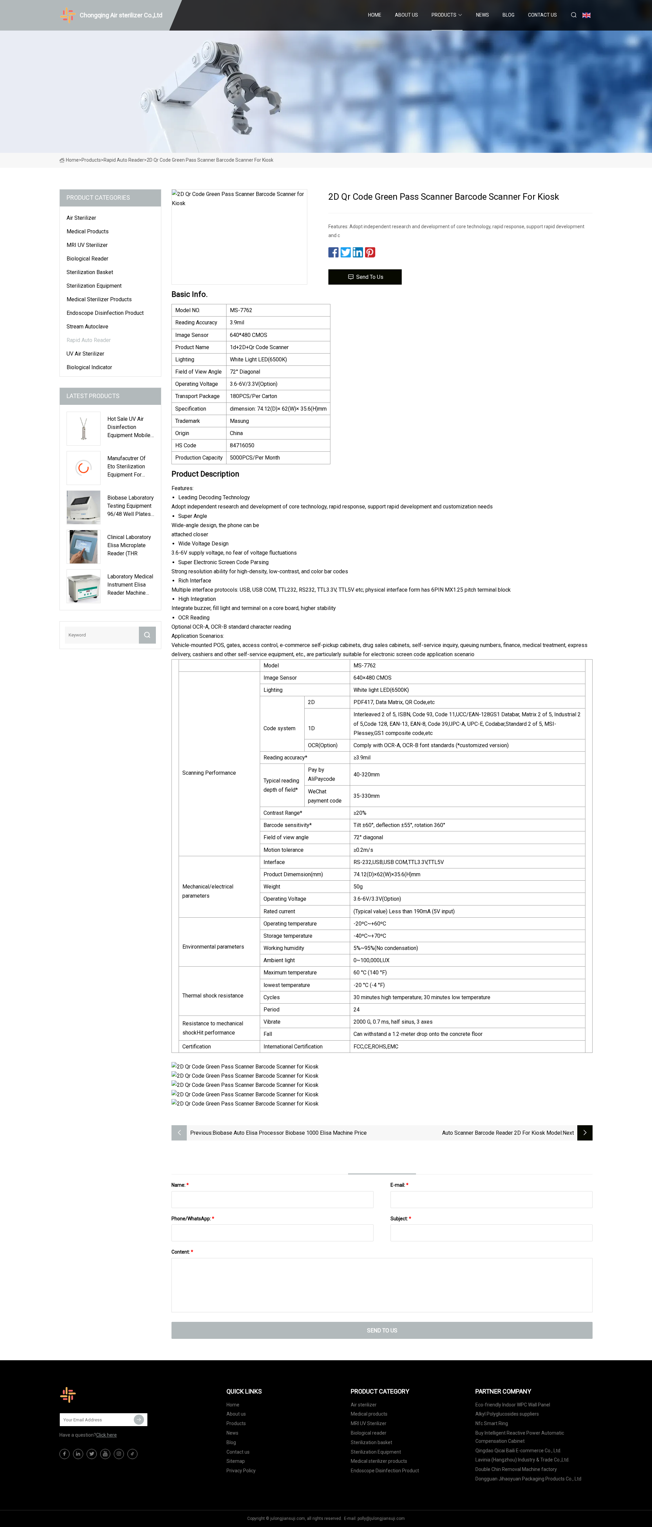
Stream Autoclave (87, 326)
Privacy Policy (241, 1470)
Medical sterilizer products (99, 299)
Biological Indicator (89, 367)
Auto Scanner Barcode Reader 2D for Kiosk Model (502, 1133)
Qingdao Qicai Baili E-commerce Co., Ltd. (518, 1450)
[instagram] (119, 1454)
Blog (508, 15)
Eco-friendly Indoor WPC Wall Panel (512, 1404)
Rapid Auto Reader (124, 160)
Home (374, 15)
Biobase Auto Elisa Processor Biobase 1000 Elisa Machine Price (290, 1133)
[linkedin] (78, 1454)
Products (444, 15)
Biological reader (87, 258)
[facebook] (64, 1454)
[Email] (139, 1420)
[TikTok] (132, 1454)
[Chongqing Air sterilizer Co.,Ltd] (93, 1394)
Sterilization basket (90, 272)
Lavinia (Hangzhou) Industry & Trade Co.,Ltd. (522, 1459)
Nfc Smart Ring (491, 1423)
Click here (106, 1435)
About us (406, 15)
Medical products (88, 231)
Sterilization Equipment (94, 286)
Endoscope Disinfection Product (105, 313)
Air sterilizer (81, 218)
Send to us (369, 277)
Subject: (401, 1218)
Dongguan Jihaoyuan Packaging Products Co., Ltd (528, 1478)
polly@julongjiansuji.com (381, 1518)
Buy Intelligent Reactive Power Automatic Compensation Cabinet (519, 1437)
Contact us (542, 15)
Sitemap (236, 1461)
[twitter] (92, 1454)
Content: (182, 1252)
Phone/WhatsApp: (192, 1218)
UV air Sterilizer (85, 354)
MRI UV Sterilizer (87, 245)
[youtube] (105, 1454)
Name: (180, 1185)
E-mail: (400, 1185)
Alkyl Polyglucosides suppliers (507, 1414)
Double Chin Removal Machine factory (516, 1469)
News (482, 15)
